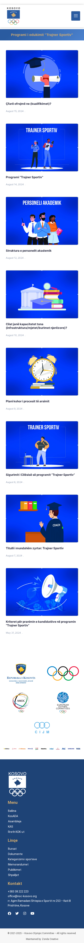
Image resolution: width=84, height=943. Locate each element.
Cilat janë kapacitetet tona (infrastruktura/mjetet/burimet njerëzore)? (36, 326)
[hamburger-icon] (75, 16)
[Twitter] (17, 913)
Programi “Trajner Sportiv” (24, 177)
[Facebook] (9, 913)
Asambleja (14, 821)
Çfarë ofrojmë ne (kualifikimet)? (28, 104)
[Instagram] (24, 913)
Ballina (12, 810)
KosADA (13, 816)
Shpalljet (13, 875)
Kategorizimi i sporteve (22, 859)
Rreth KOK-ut (16, 831)
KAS (10, 826)
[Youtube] (32, 913)
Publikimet (14, 869)
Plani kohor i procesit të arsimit (27, 401)
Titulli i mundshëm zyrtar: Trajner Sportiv (36, 548)
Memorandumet (18, 864)
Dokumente (15, 854)
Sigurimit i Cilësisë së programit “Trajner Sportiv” (40, 475)
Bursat (12, 848)
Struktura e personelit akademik (29, 250)
